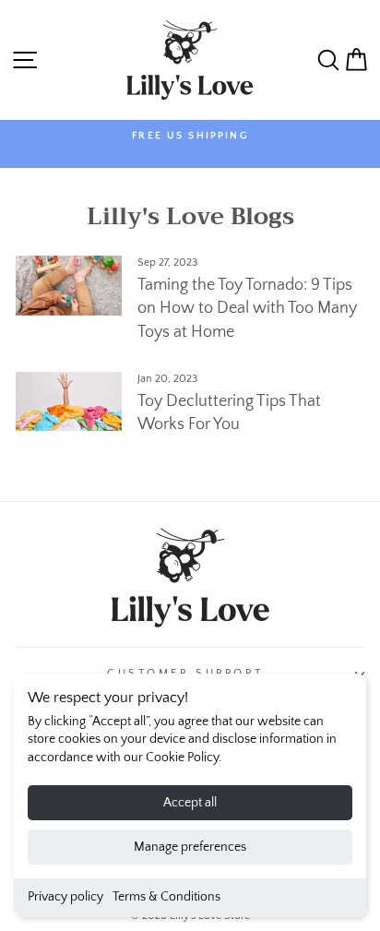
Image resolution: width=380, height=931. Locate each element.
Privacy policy (65, 896)
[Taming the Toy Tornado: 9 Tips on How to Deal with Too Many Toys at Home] (69, 285)
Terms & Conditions (166, 896)
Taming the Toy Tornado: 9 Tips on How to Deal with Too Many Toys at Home (247, 308)
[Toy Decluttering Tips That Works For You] (69, 401)
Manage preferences (190, 847)
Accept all (190, 802)
